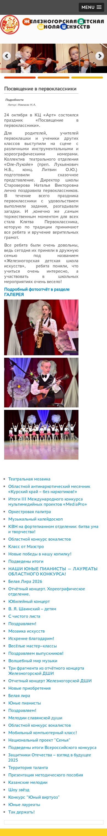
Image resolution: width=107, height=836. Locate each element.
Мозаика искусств (26, 631)
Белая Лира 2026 (25, 581)
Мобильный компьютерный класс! (42, 732)
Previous (7, 56)
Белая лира (19, 695)
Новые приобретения (29, 688)
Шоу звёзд (18, 789)
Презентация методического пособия (45, 775)
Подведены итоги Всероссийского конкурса (52, 747)
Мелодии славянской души (35, 717)
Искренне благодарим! (31, 638)
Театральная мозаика (29, 479)
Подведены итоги (25, 561)
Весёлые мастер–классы (32, 645)
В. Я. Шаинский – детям (32, 608)
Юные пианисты (24, 703)
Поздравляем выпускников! (36, 653)
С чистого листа (24, 616)
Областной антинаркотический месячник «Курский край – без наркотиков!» (49, 489)
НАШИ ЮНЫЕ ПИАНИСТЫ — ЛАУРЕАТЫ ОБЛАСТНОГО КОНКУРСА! (53, 571)
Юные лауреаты (24, 804)
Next (100, 56)
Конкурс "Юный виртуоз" (34, 797)
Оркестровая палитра (29, 511)
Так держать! (21, 812)
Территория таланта (28, 767)
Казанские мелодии (27, 782)
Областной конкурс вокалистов (39, 539)
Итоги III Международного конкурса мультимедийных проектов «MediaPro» (47, 501)
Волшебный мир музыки (32, 660)
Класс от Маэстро (26, 546)
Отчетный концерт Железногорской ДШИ (50, 680)
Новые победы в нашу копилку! (40, 554)
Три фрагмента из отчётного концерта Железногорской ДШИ (46, 671)
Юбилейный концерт (29, 601)
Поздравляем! (22, 623)
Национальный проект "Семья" (39, 740)
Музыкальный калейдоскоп (35, 519)
